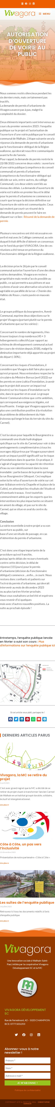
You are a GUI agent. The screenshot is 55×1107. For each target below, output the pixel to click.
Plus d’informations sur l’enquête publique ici (27, 643)
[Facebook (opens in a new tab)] (26, 3)
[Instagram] (31, 1035)
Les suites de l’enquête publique (27, 902)
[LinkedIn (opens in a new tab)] (33, 3)
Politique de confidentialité (27, 1090)
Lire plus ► (4, 805)
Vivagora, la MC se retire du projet (23, 777)
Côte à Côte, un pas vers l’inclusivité (20, 846)
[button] (10, 719)
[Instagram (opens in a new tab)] (30, 3)
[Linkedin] (39, 1035)
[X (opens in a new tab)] (22, 3)
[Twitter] (16, 1035)
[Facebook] (24, 1035)
